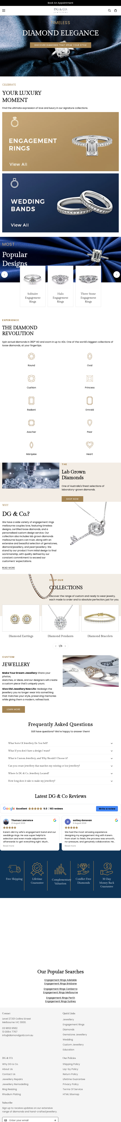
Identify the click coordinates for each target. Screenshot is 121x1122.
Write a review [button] (107, 808)
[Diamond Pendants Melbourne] (60, 618)
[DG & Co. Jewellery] (60, 10)
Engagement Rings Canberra (60, 989)
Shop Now (72, 499)
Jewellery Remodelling (15, 1084)
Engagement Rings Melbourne (60, 992)
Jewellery (68, 1019)
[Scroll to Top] (115, 1105)
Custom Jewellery (73, 1044)
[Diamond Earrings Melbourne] (21, 618)
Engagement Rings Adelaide (60, 980)
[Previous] (4, 274)
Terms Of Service (73, 1089)
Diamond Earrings (21, 636)
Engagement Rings (73, 1024)
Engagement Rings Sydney (60, 1001)
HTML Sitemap (71, 1094)
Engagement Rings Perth (60, 997)
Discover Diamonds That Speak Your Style (61, 45)
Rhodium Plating (11, 1094)
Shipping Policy (71, 1064)
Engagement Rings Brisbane (60, 983)
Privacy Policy (71, 1084)
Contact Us (8, 1074)
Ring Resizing (9, 1089)
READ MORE (8, 567)
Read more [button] (8, 846)
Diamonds (68, 1029)
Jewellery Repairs (12, 1079)
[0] (115, 10)
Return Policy (70, 1074)
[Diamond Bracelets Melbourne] (100, 618)
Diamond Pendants (60, 636)
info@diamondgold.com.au (17, 1035)
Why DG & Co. (10, 1064)
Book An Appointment (60, 2)
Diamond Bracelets (100, 636)
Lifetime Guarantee (74, 1079)
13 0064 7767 (9, 1031)
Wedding (68, 1039)
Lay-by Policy (70, 1069)
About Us (7, 1069)
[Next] (116, 274)
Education (68, 1049)
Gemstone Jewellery (75, 1034)
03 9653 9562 (9, 1028)
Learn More (13, 709)
